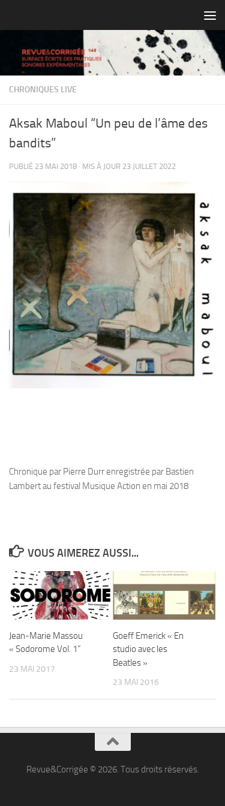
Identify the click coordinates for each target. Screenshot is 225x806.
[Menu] (210, 15)
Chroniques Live (43, 89)
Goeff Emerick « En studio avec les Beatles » (148, 649)
